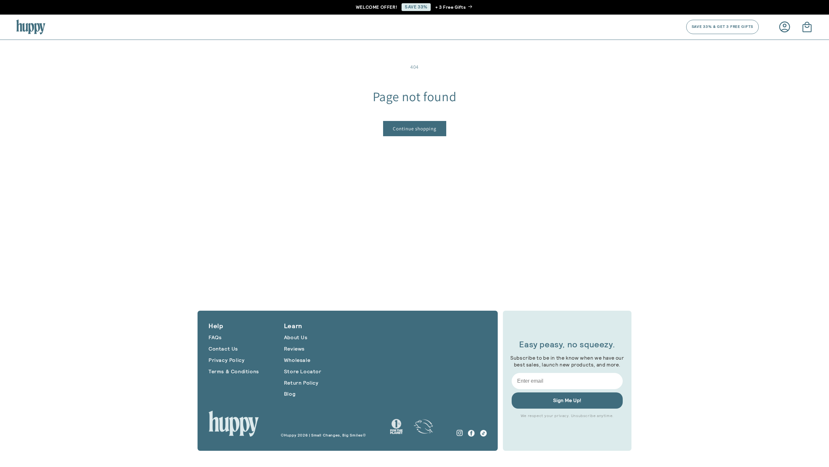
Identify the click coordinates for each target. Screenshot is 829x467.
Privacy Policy (226, 360)
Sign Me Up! (567, 400)
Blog (289, 393)
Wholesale (297, 360)
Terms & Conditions (234, 371)
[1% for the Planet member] (396, 426)
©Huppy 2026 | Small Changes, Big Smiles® (323, 435)
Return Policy (301, 382)
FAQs (215, 337)
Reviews (294, 348)
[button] (807, 27)
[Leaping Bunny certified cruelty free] (423, 426)
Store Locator (303, 371)
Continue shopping (415, 129)
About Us (296, 337)
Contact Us (223, 348)
